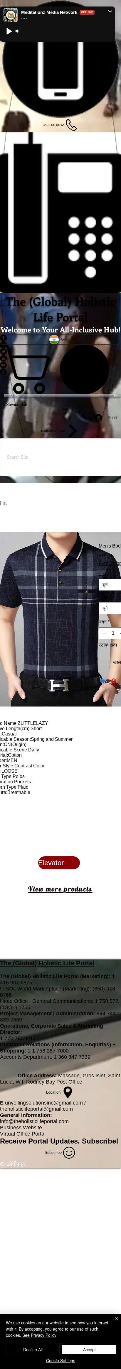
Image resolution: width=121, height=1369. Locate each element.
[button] (110, 11)
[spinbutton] (113, 633)
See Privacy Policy (39, 1335)
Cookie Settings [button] (60, 1360)
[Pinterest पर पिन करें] (113, 680)
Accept (89, 1349)
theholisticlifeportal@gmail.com (36, 1109)
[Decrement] (104, 633)
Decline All (33, 1349)
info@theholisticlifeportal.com (34, 1121)
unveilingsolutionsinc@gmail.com (44, 1103)
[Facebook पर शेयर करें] (102, 680)
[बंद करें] (113, 1322)
